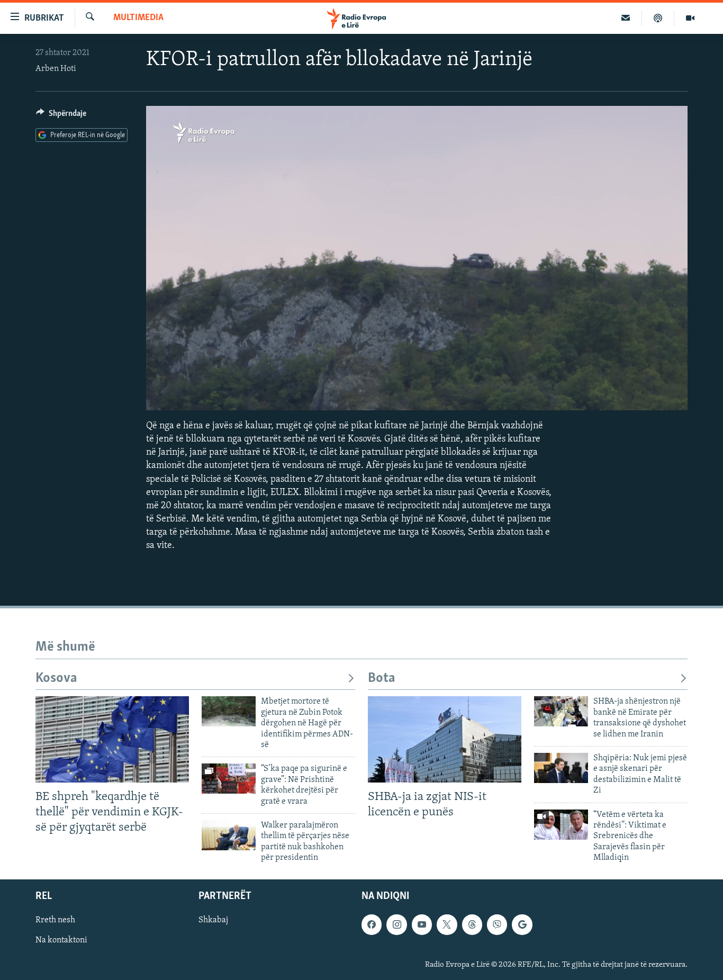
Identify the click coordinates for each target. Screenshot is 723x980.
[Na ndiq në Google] (522, 924)
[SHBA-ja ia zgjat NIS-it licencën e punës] (444, 739)
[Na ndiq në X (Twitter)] (447, 924)
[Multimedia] (690, 18)
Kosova (56, 678)
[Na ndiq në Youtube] (422, 924)
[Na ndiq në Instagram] (396, 924)
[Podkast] (658, 18)
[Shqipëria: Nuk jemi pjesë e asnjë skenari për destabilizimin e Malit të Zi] (561, 768)
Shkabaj (213, 920)
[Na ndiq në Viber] (497, 924)
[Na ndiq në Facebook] (372, 924)
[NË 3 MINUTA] (626, 18)
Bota (381, 678)
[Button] (61, 116)
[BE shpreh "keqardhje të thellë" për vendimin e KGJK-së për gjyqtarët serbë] (112, 739)
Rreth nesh (55, 920)
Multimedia (138, 18)
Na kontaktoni (61, 940)
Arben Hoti (55, 69)
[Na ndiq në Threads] (472, 924)
